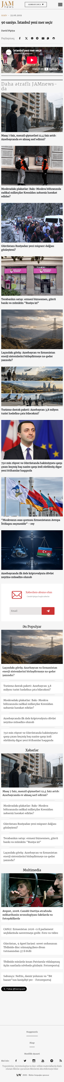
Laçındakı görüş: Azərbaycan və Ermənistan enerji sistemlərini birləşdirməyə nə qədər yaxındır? (28, 356)
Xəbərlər (32, 750)
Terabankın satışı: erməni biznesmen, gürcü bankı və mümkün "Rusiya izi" (28, 301)
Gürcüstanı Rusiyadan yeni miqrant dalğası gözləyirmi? (27, 247)
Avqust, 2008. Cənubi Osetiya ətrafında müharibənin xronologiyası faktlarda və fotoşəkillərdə (27, 914)
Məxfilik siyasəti (32, 1054)
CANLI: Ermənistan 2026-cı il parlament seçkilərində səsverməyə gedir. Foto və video (30, 931)
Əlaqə (32, 1043)
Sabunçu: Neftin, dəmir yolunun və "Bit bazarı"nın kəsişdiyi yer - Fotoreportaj (27, 978)
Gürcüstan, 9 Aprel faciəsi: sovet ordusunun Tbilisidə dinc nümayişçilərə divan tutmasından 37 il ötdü (30, 947)
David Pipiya (8, 30)
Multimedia (32, 870)
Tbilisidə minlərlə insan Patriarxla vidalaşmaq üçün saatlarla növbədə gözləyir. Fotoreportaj (31, 963)
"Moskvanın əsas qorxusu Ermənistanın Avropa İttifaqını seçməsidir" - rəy (30, 521)
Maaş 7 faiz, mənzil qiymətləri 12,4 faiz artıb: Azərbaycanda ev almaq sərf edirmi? (28, 137)
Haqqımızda (32, 1032)
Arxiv (5, 15)
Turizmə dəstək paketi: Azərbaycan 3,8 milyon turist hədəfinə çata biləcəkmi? (29, 411)
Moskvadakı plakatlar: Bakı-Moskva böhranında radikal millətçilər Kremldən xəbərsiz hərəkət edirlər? (31, 192)
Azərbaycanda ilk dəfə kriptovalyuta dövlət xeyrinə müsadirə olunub (27, 575)
